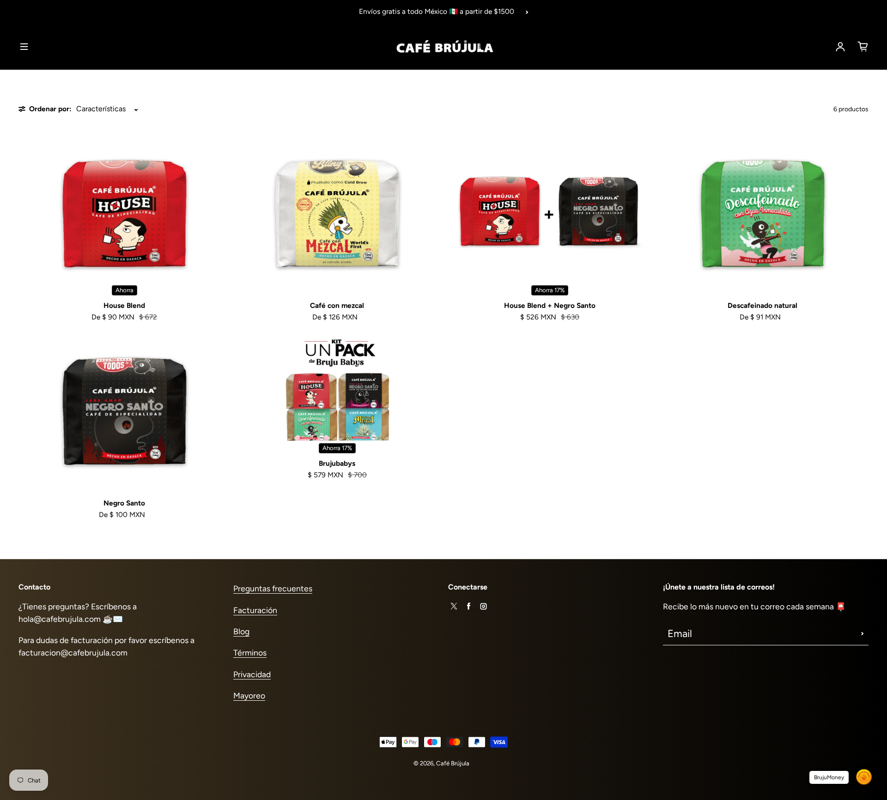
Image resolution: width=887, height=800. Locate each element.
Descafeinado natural (762, 305)
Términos (250, 652)
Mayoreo (249, 695)
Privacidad (252, 674)
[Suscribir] (862, 633)
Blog (241, 631)
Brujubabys (337, 463)
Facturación (255, 610)
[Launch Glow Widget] (864, 777)
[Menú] (24, 46)
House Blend (124, 305)
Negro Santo (124, 503)
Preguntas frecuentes (272, 588)
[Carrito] (863, 46)
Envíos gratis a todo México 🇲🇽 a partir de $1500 (436, 11)
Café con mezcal (337, 305)
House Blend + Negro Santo (549, 305)
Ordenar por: (50, 108)
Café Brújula (452, 763)
